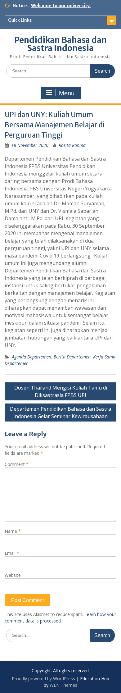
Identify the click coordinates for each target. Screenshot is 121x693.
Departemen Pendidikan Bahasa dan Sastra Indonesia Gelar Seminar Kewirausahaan (60, 412)
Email (12, 553)
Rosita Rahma (72, 145)
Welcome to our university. (61, 5)
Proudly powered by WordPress (43, 679)
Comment (17, 464)
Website (13, 575)
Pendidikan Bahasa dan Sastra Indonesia (60, 44)
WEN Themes (63, 685)
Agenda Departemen (31, 357)
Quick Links (20, 20)
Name (13, 531)
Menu (66, 93)
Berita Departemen (72, 357)
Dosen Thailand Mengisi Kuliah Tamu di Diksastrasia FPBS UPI (60, 391)
